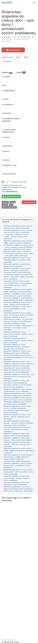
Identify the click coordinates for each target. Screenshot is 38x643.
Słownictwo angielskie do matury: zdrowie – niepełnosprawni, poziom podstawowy (18, 390)
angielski (5, 202)
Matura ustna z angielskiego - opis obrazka (18, 491)
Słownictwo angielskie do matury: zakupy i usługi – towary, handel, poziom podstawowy (18, 314)
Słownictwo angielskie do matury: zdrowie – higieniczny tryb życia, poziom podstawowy (18, 398)
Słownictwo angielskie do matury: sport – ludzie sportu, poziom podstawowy (17, 382)
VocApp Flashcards (8, 640)
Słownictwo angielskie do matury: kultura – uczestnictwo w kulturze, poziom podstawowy (19, 362)
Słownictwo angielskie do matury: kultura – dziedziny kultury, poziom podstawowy (18, 352)
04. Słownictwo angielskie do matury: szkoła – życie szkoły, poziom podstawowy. (18, 254)
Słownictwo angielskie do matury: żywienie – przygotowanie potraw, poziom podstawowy (18, 299)
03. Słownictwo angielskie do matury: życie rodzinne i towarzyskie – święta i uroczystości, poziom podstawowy (19, 277)
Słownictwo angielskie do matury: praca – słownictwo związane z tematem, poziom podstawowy (17, 260)
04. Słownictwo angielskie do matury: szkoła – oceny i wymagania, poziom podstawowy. (18, 246)
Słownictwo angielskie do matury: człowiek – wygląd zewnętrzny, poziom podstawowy (18, 242)
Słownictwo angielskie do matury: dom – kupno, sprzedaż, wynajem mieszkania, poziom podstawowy (17, 478)
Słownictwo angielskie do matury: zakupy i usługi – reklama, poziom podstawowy (18, 303)
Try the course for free (12, 196)
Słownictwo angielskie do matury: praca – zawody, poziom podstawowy (17, 265)
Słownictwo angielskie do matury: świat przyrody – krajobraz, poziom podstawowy (18, 439)
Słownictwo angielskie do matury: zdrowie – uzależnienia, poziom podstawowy (18, 403)
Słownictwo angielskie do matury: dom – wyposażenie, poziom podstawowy (17, 483)
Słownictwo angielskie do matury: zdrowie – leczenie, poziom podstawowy (18, 386)
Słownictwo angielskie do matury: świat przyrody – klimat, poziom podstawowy (17, 435)
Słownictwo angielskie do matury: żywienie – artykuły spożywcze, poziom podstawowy (18, 295)
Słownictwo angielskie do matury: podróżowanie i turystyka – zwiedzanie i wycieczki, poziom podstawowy (17, 346)
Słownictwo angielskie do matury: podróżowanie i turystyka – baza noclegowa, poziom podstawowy (18, 340)
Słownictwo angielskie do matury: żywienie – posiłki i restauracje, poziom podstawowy (18, 290)
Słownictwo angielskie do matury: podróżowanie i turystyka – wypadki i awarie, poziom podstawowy (18, 334)
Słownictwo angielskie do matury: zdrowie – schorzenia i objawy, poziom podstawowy (18, 394)
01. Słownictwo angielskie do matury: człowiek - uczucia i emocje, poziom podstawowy (16, 236)
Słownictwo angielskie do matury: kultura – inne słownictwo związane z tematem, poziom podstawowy (19, 357)
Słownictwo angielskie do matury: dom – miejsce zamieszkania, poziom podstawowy (18, 488)
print (19, 57)
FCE (11, 205)
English (5, 205)
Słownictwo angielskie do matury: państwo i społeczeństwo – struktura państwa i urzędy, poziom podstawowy (18, 472)
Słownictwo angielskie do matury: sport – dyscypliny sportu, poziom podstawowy (17, 367)
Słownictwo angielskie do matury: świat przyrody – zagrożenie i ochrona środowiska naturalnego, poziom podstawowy (18, 423)
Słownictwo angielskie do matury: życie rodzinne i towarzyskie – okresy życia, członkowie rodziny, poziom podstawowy (17, 270)
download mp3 (8, 57)
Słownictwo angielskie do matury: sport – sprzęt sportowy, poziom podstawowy (17, 371)
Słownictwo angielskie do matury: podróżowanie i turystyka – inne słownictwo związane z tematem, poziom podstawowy (18, 319)
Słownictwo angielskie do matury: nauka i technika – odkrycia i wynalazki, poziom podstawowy (17, 416)
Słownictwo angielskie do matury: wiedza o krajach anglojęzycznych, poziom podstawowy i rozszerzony (19, 450)
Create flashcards (29, 202)
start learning (14, 50)
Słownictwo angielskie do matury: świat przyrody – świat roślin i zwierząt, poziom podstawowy (17, 444)
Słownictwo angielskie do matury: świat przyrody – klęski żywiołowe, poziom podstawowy (17, 429)
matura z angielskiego (9, 207)
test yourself (7, 61)
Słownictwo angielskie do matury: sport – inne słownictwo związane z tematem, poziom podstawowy (19, 376)
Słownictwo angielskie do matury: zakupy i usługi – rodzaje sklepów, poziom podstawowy (18, 308)
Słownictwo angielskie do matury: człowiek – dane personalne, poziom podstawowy (18, 231)
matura (12, 202)
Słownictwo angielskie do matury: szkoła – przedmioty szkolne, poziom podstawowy (18, 250)
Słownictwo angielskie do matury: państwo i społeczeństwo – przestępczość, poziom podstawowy (18, 465)
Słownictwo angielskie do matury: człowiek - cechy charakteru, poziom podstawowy (18, 227)
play (27, 57)
